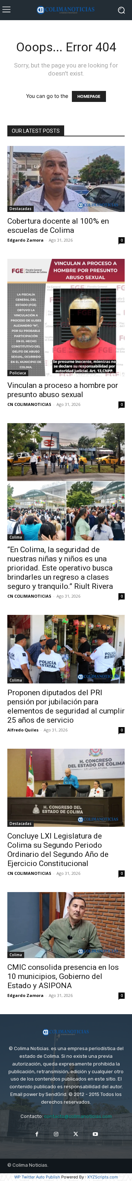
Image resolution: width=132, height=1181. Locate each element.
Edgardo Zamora (25, 240)
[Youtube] (95, 1134)
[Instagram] (56, 1134)
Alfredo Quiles (22, 730)
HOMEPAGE (88, 96)
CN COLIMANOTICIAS (29, 404)
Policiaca (18, 372)
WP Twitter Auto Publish (37, 1177)
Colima (16, 537)
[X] (76, 1134)
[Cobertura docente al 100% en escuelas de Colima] (66, 179)
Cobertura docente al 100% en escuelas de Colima (58, 226)
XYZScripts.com (102, 1177)
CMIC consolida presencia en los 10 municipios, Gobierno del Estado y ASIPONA (63, 976)
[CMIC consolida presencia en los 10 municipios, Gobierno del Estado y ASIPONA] (66, 925)
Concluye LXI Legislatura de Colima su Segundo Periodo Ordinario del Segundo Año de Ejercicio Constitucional (58, 850)
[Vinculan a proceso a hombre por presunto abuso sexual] (66, 317)
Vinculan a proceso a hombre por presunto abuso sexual (62, 390)
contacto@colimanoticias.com (78, 1116)
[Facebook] (37, 1134)
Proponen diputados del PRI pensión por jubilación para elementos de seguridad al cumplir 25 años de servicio (66, 706)
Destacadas (21, 208)
